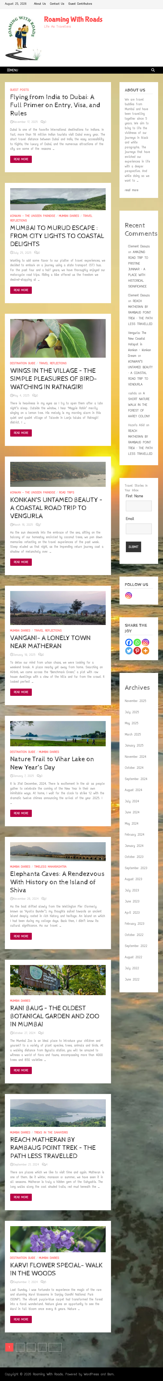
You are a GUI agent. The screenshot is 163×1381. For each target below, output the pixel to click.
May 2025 (131, 723)
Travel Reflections (53, 363)
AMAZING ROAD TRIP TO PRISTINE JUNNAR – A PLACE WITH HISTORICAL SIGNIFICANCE (138, 269)
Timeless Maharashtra (50, 866)
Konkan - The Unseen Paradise (32, 216)
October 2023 (134, 857)
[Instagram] (128, 595)
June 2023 (132, 901)
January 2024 (134, 846)
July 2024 (132, 801)
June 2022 (132, 979)
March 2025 (133, 734)
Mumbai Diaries (69, 216)
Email (130, 518)
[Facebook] (129, 642)
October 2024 (134, 768)
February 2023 (134, 924)
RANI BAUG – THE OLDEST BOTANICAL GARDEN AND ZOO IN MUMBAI (54, 1016)
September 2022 (136, 946)
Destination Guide (22, 363)
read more (131, 190)
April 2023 (132, 913)
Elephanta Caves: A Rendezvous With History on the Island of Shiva (57, 882)
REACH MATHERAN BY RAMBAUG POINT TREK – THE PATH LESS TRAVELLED (53, 1148)
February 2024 (134, 834)
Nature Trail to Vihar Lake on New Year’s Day (52, 763)
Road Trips (66, 492)
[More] (145, 650)
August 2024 (133, 790)
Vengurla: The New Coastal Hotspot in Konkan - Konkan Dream (139, 344)
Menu (14, 70)
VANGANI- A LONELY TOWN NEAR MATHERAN (50, 642)
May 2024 (131, 823)
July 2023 (132, 890)
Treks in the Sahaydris (51, 1132)
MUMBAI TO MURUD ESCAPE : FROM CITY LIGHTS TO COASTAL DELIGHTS (57, 236)
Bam (110, 1374)
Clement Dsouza (139, 246)
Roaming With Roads (73, 19)
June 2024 (132, 812)
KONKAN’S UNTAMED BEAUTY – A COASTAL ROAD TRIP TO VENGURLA (56, 508)
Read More (21, 159)
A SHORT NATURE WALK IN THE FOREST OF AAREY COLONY (139, 404)
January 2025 (134, 745)
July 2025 (132, 712)
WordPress (91, 1374)
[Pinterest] (137, 650)
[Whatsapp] (137, 642)
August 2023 (133, 879)
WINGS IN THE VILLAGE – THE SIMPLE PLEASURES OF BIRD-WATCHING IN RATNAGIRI (53, 379)
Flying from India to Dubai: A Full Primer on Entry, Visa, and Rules (55, 105)
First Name (134, 496)
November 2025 (135, 701)
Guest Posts (19, 90)
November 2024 (135, 757)
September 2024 (136, 779)
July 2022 (132, 968)
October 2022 (134, 935)
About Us (40, 4)
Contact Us (57, 4)
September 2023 (136, 868)
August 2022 (133, 957)
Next (55, 1347)
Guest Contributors (80, 4)
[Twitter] (129, 650)
